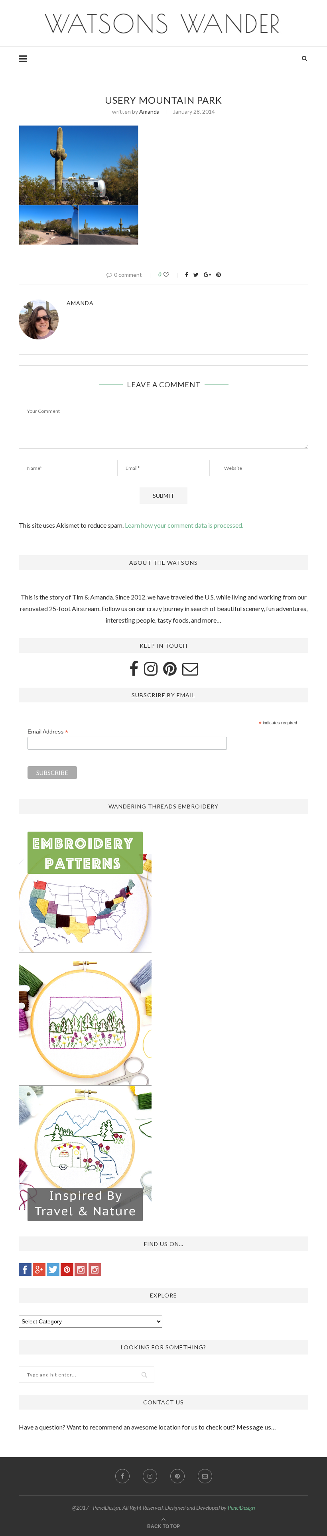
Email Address (48, 731)
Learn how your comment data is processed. (184, 525)
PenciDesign (241, 1507)
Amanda (149, 111)
